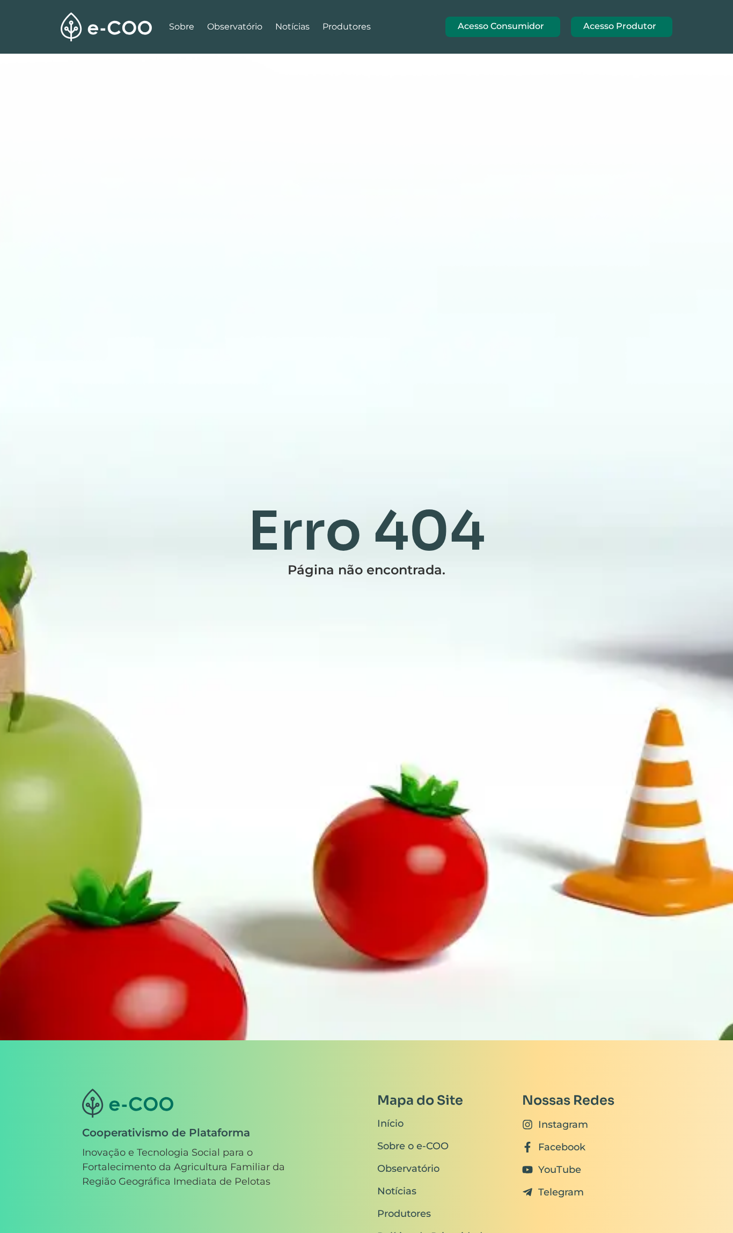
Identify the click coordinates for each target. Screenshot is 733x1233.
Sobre (181, 26)
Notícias (292, 26)
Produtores (346, 26)
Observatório (234, 26)
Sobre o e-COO (413, 1146)
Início (390, 1123)
